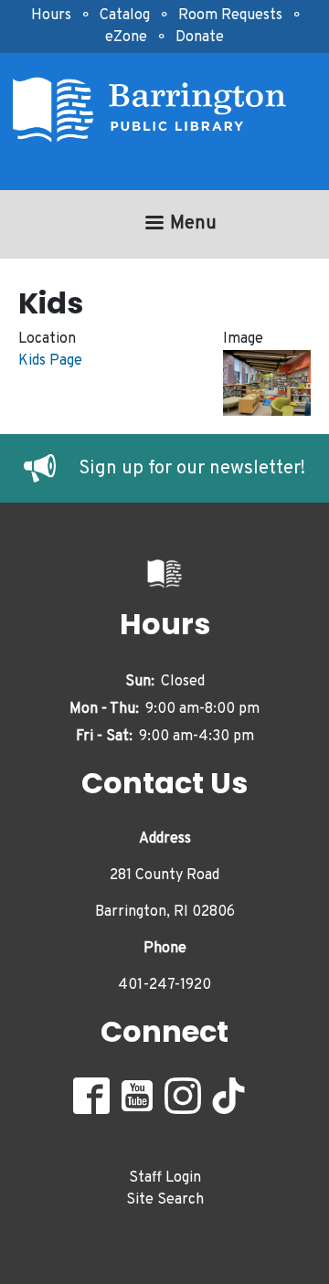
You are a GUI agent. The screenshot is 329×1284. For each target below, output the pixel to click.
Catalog (125, 15)
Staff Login (165, 1178)
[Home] (157, 110)
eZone (126, 37)
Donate (199, 37)
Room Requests (230, 15)
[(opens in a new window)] (51, 469)
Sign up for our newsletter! (192, 469)
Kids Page (50, 361)
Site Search (165, 1200)
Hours (51, 15)
